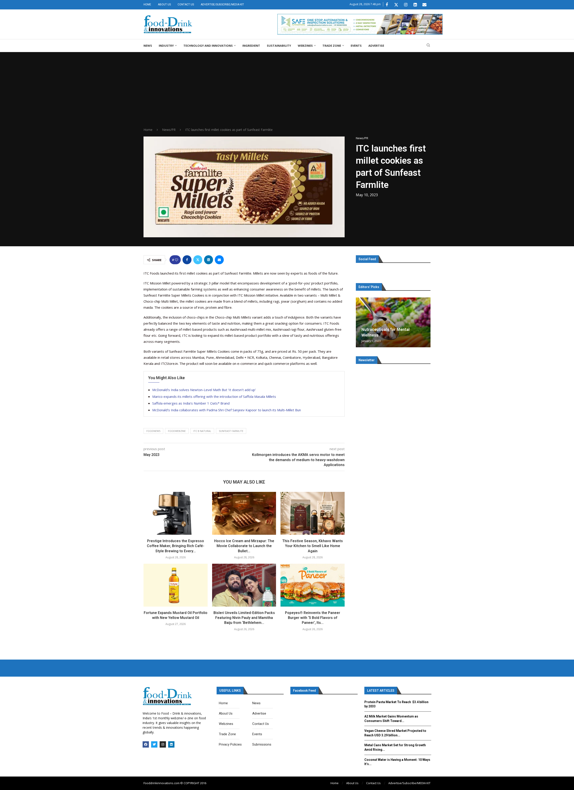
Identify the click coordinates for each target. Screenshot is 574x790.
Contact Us (186, 4)
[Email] (424, 4)
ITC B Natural (202, 431)
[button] (360, 322)
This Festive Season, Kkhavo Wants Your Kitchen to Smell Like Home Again (312, 546)
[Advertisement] (287, 93)
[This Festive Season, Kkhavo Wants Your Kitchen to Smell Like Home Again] (312, 513)
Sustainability (279, 46)
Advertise (376, 46)
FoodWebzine (177, 431)
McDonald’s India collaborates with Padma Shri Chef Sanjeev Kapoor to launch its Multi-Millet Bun (226, 410)
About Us (164, 4)
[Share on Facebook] (187, 259)
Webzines (305, 46)
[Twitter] (396, 4)
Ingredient (251, 46)
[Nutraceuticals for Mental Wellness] (393, 322)
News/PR (169, 130)
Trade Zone (331, 46)
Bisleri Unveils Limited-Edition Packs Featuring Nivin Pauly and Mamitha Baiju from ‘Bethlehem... (244, 618)
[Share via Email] (219, 259)
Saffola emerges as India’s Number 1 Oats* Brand (191, 403)
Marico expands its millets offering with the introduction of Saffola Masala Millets (214, 396)
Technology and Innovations (208, 46)
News (148, 46)
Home (147, 4)
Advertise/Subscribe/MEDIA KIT (222, 4)
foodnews (153, 431)
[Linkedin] (415, 4)
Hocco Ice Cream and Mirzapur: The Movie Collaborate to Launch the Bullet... (244, 546)
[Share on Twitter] (197, 259)
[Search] (428, 46)
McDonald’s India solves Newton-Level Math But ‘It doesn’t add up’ (204, 389)
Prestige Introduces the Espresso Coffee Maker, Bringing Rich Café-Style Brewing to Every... (175, 546)
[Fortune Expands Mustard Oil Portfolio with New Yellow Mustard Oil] (176, 585)
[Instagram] (405, 4)
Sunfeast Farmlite (231, 431)
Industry (166, 46)
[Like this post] (176, 259)
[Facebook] (386, 4)
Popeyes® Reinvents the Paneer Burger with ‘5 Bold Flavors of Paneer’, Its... (312, 618)
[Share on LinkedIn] (208, 259)
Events (356, 46)
